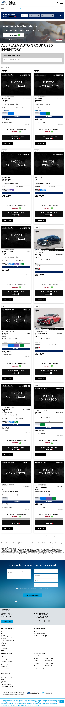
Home (2, 8)
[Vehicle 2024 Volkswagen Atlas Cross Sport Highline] (49, 472)
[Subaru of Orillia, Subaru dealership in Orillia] (9, 3)
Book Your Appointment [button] (32, 595)
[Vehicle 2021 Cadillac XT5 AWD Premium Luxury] (16, 395)
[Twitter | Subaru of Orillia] (39, 621)
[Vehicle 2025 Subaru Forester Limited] (16, 84)
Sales (35, 656)
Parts (45, 656)
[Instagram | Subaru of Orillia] (49, 621)
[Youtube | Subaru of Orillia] (44, 621)
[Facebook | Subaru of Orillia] (35, 621)
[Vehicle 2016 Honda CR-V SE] (16, 472)
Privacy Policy (38, 702)
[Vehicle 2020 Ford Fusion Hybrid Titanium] (49, 240)
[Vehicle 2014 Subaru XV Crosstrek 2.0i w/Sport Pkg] (16, 163)
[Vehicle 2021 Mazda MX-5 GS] (49, 398)
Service (40, 656)
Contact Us (7, 621)
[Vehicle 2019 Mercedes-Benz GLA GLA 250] (49, 319)
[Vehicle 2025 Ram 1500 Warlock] (16, 319)
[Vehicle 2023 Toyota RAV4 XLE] (49, 163)
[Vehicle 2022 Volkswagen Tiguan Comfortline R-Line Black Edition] (16, 237)
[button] (13, 35)
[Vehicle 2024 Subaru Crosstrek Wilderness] (49, 84)
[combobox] (24, 15)
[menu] (61, 3)
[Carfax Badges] (8, 113)
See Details (7, 143)
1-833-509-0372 (43, 613)
